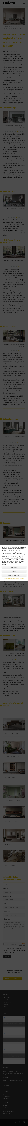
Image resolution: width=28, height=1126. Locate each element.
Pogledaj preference (14, 575)
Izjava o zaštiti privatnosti (14, 578)
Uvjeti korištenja (7, 578)
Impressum (22, 578)
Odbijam (14, 571)
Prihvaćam (14, 567)
